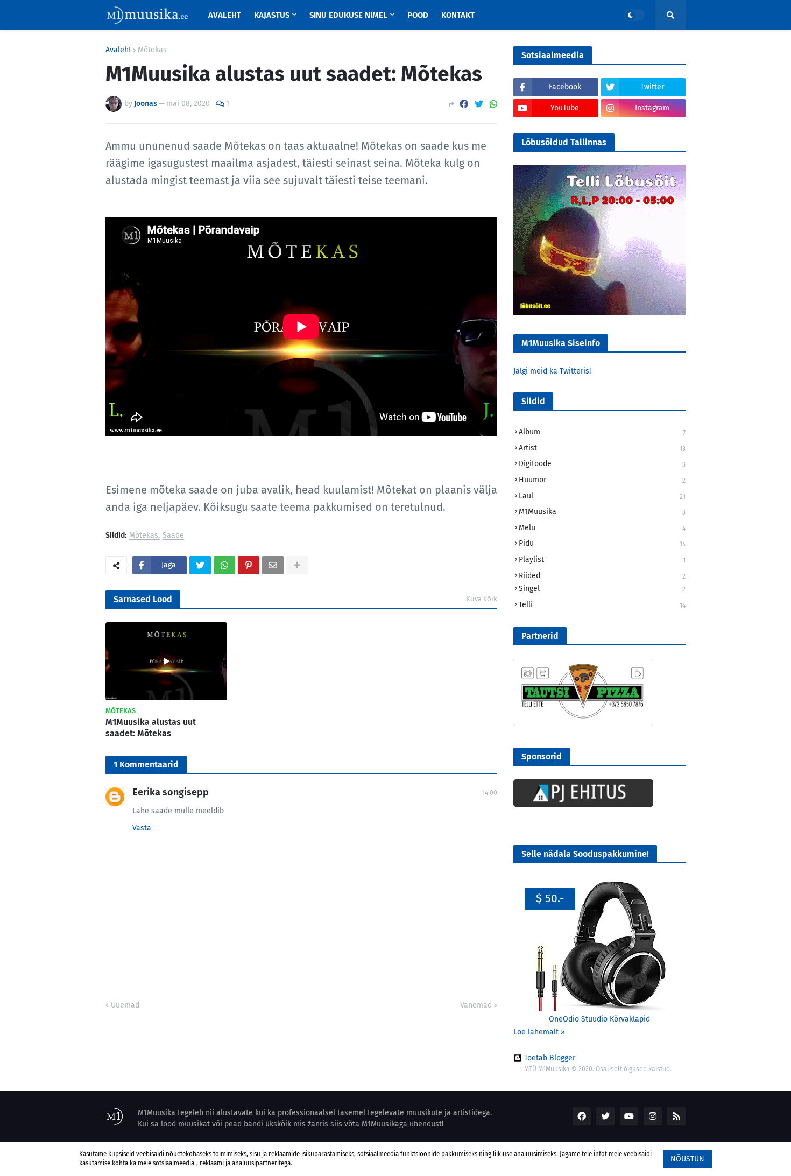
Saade (173, 536)
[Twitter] (479, 104)
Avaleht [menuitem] (224, 15)
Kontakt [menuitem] (458, 15)
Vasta (141, 828)
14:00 (489, 793)
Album (602, 431)
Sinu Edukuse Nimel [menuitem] (348, 15)
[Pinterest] (248, 565)
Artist (602, 448)
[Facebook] (464, 104)
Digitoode (602, 463)
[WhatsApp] (493, 104)
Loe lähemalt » (539, 1032)
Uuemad (125, 1005)
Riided (602, 575)
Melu (602, 527)
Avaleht (118, 50)
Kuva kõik (481, 599)
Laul (602, 496)
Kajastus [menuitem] (271, 15)
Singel (602, 588)
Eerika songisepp (170, 792)
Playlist (602, 559)
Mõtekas (152, 50)
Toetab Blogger (549, 1058)
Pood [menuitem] (417, 15)
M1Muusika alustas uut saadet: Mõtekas (150, 727)
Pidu (602, 543)
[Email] (273, 565)
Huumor (602, 479)
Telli (602, 604)
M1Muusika (602, 511)
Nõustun (687, 1159)
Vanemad (476, 1005)
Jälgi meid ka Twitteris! (552, 371)
